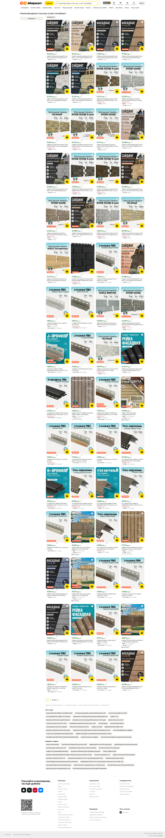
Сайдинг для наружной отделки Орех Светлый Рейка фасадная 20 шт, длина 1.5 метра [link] (82, 641)
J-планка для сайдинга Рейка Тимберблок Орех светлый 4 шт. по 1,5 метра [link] (57, 369)
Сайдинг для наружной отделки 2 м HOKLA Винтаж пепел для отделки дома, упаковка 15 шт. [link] (106, 323)
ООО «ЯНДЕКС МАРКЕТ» (156, 833)
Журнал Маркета (94, 796)
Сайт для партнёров (95, 820)
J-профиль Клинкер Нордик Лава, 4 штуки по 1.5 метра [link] (106, 594)
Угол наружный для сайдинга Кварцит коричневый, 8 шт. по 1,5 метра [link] (107, 548)
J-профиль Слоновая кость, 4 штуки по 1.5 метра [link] (57, 548)
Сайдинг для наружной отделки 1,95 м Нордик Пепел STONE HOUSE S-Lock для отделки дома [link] (82, 189)
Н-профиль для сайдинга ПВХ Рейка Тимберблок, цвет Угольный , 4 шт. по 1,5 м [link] (57, 504)
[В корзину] (67, 48)
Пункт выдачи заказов (126, 791)
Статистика (7, 834)
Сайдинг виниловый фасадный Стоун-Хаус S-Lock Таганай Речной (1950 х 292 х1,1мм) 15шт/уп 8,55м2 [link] (82, 99)
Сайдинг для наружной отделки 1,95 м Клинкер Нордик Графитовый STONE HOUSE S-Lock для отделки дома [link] (82, 279)
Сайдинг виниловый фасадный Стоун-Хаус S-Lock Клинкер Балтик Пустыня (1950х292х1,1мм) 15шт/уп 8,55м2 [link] (82, 233)
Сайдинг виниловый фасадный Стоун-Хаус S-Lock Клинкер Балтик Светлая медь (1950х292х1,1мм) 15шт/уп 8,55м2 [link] (132, 189)
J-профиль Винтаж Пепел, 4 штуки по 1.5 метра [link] (57, 460)
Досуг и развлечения (64, 783)
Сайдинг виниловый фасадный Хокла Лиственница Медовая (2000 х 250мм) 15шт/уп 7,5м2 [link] (132, 687)
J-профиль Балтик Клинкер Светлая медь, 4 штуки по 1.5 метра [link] (82, 460)
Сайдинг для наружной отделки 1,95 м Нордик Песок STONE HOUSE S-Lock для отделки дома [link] (107, 99)
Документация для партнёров (97, 817)
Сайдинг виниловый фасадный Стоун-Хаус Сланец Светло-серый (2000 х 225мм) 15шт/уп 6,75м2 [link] (57, 56)
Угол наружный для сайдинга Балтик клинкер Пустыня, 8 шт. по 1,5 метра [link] (82, 504)
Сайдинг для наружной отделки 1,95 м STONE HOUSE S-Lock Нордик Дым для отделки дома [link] (107, 233)
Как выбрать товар (94, 783)
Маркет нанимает (125, 794)
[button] (51, 17)
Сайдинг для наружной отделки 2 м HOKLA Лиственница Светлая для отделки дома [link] (57, 279)
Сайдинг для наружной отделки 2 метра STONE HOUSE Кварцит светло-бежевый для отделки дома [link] (107, 145)
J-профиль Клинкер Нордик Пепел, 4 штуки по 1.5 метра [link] (107, 279)
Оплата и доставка (94, 786)
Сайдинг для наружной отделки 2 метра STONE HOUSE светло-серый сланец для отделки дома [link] (132, 99)
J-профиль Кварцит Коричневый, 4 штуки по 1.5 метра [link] (106, 641)
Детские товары (62, 825)
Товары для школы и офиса (65, 814)
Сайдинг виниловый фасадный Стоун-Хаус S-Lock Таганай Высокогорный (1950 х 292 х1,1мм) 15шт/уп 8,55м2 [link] (57, 99)
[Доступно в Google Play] (29, 792)
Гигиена (60, 791)
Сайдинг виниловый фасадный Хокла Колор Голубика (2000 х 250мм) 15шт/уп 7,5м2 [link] (57, 594)
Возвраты (92, 794)
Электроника (61, 794)
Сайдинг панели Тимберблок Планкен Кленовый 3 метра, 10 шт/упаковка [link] (132, 548)
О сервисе (92, 791)
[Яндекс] (161, 835)
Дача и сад (61, 809)
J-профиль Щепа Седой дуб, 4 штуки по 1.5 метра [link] (82, 323)
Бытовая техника (62, 789)
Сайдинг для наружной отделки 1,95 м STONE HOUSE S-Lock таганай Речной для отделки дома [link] (132, 233)
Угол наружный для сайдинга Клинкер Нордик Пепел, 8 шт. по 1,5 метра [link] (132, 460)
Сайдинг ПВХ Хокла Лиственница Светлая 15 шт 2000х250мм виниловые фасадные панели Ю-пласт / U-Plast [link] (82, 594)
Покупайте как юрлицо (95, 789)
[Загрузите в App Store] (23, 792)
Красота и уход (62, 804)
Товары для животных (64, 820)
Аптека (60, 802)
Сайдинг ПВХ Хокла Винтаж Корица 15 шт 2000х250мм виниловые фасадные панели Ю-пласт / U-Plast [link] (132, 641)
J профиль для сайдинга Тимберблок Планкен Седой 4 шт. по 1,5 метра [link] (57, 687)
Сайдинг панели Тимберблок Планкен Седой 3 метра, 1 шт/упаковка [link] (82, 413)
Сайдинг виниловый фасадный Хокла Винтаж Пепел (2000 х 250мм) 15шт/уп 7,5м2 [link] (57, 641)
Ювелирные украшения (64, 827)
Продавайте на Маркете (96, 814)
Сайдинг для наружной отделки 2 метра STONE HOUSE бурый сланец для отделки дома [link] (57, 233)
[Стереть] (98, 3)
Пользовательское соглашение (22, 834)
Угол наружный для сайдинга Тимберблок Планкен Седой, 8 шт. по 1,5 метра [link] (132, 504)
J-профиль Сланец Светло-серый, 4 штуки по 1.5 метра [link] (131, 594)
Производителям (124, 789)
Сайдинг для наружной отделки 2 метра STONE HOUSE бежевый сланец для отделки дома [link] (132, 323)
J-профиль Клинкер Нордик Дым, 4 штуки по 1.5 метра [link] (106, 687)
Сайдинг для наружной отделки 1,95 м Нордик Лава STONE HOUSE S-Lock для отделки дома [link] (108, 189)
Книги (59, 812)
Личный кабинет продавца (96, 812)
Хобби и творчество (63, 807)
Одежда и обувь (62, 796)
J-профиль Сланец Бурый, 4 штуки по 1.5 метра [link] (107, 460)
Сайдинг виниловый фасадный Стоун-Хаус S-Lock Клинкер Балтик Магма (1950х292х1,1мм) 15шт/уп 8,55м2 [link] (132, 279)
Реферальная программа (127, 786)
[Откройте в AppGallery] (35, 792)
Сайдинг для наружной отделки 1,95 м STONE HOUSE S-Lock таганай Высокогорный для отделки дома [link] (107, 369)
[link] (59, 713)
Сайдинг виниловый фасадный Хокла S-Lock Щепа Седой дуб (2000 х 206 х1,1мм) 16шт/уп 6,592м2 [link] (107, 56)
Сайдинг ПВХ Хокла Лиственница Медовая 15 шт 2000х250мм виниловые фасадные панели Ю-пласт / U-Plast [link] (82, 548)
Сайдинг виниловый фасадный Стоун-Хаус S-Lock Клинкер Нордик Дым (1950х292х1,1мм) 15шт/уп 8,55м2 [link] (57, 189)
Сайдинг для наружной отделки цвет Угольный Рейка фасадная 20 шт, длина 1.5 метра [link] (132, 369)
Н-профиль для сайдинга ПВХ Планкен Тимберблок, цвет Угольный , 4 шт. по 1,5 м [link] (57, 413)
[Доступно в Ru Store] (40, 792)
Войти (142, 3)
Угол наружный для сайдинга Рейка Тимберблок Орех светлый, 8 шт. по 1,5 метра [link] (107, 504)
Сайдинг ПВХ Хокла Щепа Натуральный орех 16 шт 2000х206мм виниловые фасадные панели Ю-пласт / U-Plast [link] (132, 413)
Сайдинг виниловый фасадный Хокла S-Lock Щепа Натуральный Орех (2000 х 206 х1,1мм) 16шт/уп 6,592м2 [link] (132, 56)
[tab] (25, 8)
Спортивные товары (63, 817)
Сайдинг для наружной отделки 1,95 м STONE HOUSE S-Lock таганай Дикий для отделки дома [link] (57, 145)
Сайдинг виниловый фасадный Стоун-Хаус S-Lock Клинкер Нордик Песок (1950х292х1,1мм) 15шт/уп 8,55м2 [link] (82, 56)
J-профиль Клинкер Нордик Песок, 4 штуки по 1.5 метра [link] (82, 687)
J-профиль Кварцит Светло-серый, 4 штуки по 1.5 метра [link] (57, 323)
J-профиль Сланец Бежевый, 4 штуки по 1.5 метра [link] (82, 369)
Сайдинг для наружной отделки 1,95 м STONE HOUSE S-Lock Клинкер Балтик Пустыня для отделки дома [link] (82, 145)
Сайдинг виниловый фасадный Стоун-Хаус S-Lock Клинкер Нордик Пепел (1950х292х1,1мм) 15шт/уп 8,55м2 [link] (132, 145)
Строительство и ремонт (65, 822)
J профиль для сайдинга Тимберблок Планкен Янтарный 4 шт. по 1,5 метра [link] (107, 413)
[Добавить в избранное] (67, 22)
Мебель (60, 786)
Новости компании (125, 783)
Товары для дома (62, 799)
